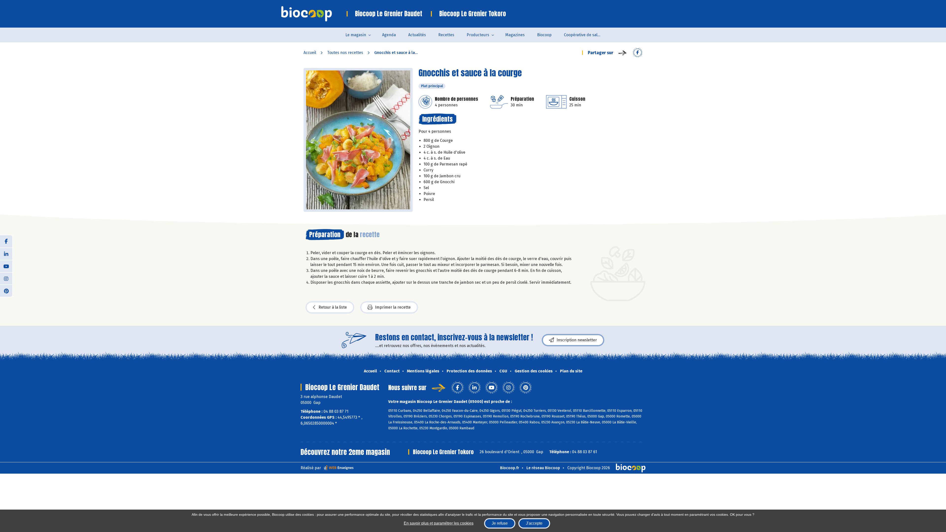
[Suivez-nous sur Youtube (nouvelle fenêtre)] (6, 266)
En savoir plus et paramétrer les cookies (438, 523)
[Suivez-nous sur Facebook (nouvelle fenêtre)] (6, 241)
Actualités (417, 35)
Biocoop (544, 35)
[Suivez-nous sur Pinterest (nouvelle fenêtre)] (6, 290)
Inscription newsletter (577, 340)
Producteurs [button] (478, 35)
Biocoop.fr (509, 468)
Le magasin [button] (355, 35)
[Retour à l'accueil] (314, 13)
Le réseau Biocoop (543, 468)
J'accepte (534, 523)
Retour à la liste (333, 307)
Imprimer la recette (393, 307)
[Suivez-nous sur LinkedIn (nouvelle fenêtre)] (6, 254)
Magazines (515, 35)
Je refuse (500, 523)
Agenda (389, 35)
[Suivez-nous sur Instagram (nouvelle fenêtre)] (6, 278)
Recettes (446, 35)
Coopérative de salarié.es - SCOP (585, 35)
